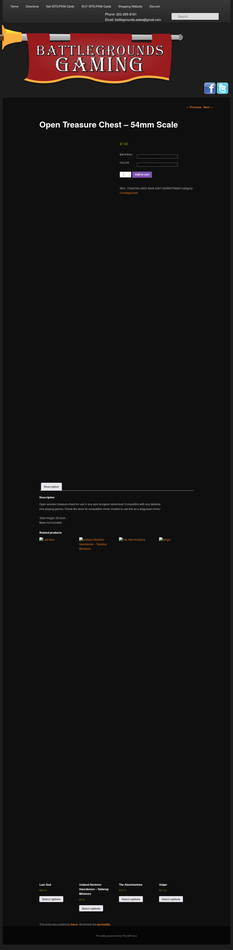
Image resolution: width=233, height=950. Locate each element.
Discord (154, 6)
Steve (74, 924)
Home (14, 6)
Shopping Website (130, 6)
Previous (193, 107)
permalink (103, 924)
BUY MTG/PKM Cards (96, 6)
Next (208, 107)
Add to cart (142, 174)
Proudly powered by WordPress (116, 936)
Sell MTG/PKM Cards (60, 6)
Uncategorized (129, 193)
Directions (32, 6)
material (126, 154)
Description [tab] (51, 487)
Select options (51, 899)
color (124, 162)
